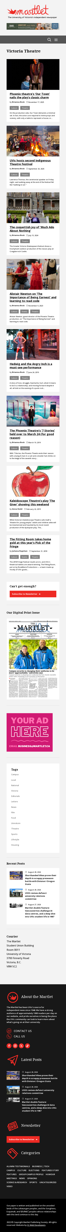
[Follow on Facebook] (9, 1045)
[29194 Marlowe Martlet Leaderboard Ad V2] (33, 28)
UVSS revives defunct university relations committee (36, 896)
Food (13, 817)
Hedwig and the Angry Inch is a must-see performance (31, 365)
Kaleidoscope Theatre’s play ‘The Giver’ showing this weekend (32, 502)
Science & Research (17, 1182)
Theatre (25, 108)
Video (9, 1186)
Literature (15, 823)
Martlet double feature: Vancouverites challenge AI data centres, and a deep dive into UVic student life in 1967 (40, 912)
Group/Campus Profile (31, 1174)
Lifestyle (15, 839)
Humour (50, 1174)
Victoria (14, 790)
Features (12, 1174)
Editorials (15, 796)
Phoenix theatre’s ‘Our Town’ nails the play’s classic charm (30, 95)
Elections (34, 1170)
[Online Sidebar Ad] (30, 750)
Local (13, 780)
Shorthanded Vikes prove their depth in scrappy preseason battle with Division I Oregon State (40, 880)
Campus (15, 774)
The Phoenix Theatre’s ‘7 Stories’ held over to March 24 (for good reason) (32, 434)
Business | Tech (40, 1166)
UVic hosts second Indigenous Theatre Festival (30, 162)
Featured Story (50, 1170)
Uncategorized (47, 1182)
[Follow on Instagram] (15, 1045)
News (13, 807)
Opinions (32, 1178)
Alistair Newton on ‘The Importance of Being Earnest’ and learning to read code (33, 297)
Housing (15, 844)
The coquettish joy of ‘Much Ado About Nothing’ (32, 228)
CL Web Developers (36, 1225)
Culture (14, 108)
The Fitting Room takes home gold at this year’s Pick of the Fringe (30, 542)
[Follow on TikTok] (27, 1045)
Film (13, 812)
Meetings (12, 1178)
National (15, 785)
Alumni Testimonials (18, 1166)
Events (24, 311)
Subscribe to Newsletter (24, 594)
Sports (14, 834)
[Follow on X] (21, 1045)
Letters (14, 801)
